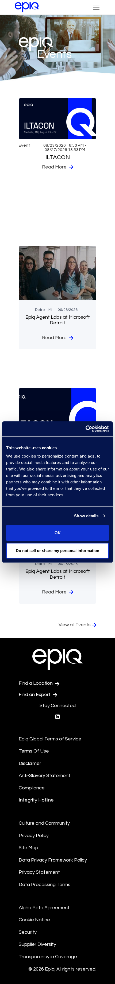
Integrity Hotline (36, 800)
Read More (55, 167)
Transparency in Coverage (48, 956)
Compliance (32, 787)
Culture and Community (44, 823)
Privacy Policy (34, 835)
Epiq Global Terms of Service (50, 738)
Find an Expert (35, 694)
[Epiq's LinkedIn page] (57, 716)
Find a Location (36, 683)
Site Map (28, 847)
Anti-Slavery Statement (44, 775)
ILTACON (57, 157)
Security (28, 932)
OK (58, 532)
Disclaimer (30, 763)
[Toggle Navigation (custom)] (96, 7)
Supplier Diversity (37, 944)
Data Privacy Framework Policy (53, 860)
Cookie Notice (34, 919)
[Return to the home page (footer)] (27, 7)
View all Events (75, 624)
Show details (86, 516)
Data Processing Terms (44, 884)
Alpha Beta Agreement (44, 907)
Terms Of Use (34, 751)
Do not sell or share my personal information (57, 550)
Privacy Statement (39, 872)
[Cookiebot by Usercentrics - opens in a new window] (85, 428)
